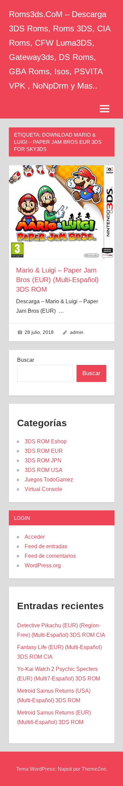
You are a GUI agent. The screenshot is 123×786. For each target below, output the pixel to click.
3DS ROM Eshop (46, 441)
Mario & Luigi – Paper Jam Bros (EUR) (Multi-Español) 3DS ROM (57, 279)
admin (76, 332)
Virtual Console (43, 489)
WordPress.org (43, 565)
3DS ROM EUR (44, 451)
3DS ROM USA (44, 470)
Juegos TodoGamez (49, 479)
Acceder (35, 537)
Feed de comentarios (50, 556)
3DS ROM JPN (43, 460)
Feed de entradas (46, 546)
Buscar (25, 360)
